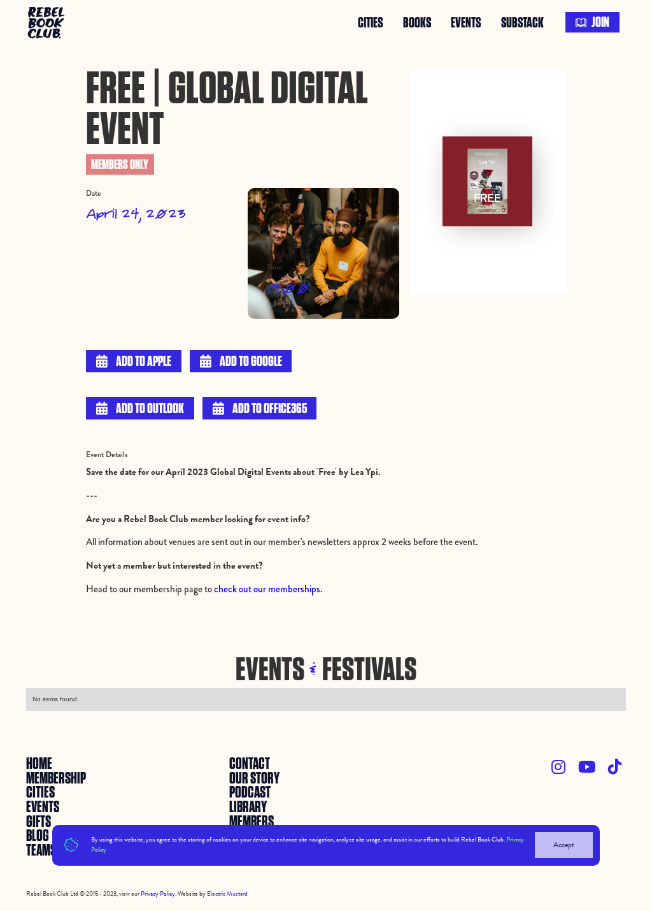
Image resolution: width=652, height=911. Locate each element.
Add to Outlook (140, 409)
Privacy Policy (158, 893)
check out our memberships (267, 589)
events (466, 22)
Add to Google (241, 361)
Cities (370, 22)
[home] (47, 22)
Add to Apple (133, 361)
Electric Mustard (227, 893)
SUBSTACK (522, 22)
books (417, 22)
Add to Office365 (260, 409)
